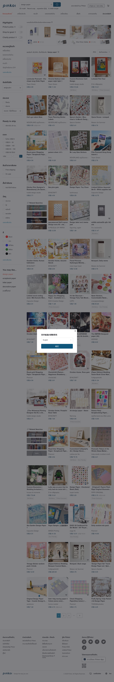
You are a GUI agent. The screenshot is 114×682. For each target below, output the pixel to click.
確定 (57, 346)
